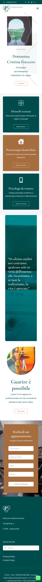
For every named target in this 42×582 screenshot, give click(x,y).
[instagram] (28, 2)
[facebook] (25, 2)
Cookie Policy (9, 560)
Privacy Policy (9, 556)
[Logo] (6, 506)
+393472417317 (11, 2)
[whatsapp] (34, 2)
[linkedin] (31, 2)
